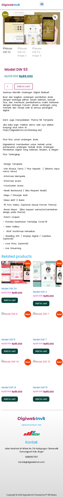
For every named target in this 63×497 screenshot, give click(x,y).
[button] (41, 3)
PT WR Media (51, 495)
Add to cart (23, 86)
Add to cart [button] (10, 300)
